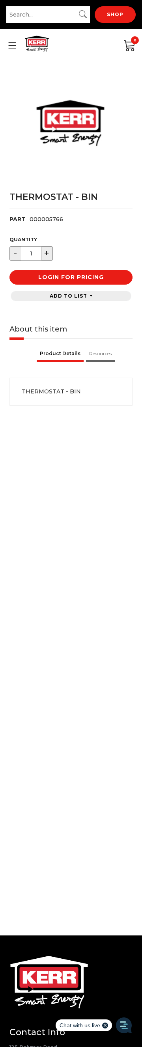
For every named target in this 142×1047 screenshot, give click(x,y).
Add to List (69, 296)
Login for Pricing (71, 277)
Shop (115, 14)
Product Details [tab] (60, 353)
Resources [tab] (100, 353)
